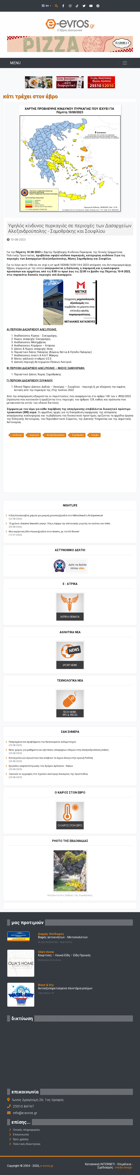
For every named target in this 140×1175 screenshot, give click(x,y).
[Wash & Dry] (20, 994)
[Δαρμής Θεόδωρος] (18, 936)
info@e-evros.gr (25, 1113)
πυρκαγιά (34, 435)
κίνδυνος (17, 435)
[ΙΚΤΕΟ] (101, 82)
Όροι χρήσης (21, 1139)
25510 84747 (23, 1106)
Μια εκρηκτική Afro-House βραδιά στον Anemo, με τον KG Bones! (44, 531)
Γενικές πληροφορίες (26, 1129)
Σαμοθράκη (78, 435)
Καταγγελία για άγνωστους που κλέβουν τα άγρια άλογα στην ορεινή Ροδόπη (51, 758)
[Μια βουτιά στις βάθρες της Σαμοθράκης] (70, 870)
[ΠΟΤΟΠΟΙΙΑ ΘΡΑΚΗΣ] (70, 82)
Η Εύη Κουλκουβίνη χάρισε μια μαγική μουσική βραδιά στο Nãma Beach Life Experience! (56, 515)
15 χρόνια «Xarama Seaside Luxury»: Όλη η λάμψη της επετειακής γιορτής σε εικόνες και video (59, 523)
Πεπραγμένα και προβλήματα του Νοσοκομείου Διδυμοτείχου (42, 741)
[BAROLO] (70, 44)
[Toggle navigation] (125, 63)
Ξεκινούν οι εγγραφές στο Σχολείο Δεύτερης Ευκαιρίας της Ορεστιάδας (48, 774)
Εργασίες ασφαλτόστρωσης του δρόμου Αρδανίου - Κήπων (41, 766)
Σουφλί (95, 435)
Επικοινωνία (21, 1134)
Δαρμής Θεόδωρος (51, 934)
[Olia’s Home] (20, 963)
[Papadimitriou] (38, 82)
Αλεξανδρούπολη (55, 435)
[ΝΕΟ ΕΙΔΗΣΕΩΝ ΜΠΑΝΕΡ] (70, 486)
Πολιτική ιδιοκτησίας (26, 1144)
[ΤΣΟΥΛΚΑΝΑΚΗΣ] (70, 302)
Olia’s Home (46, 952)
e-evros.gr (46, 1166)
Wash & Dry (46, 985)
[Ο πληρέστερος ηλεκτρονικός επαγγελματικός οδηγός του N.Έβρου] (70, 25)
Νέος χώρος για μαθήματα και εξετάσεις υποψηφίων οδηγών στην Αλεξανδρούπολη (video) (59, 749)
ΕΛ (47, 5)
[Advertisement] (70, 464)
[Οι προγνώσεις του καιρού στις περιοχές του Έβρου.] (70, 815)
